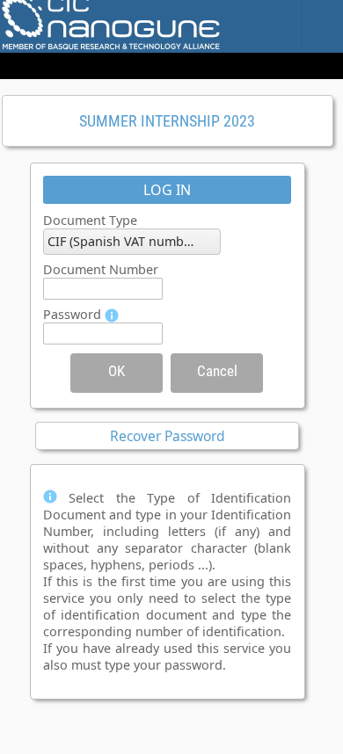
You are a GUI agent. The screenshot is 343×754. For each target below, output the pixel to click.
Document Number (100, 269)
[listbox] (132, 241)
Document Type (90, 220)
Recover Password (167, 436)
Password (72, 314)
